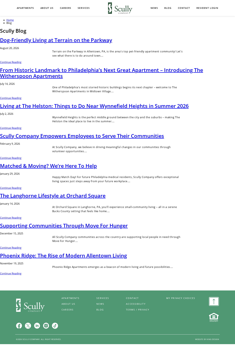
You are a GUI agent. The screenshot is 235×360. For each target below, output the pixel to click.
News (154, 7)
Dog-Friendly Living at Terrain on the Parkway (56, 40)
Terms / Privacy (137, 309)
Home (120, 8)
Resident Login (207, 7)
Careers (65, 7)
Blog (167, 7)
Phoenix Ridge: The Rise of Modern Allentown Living (63, 255)
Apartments (25, 7)
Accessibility (135, 304)
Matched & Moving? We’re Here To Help (48, 165)
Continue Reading (10, 62)
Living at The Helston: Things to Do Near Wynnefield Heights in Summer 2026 (94, 105)
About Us (47, 7)
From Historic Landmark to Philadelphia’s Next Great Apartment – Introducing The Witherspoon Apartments (101, 72)
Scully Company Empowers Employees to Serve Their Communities (82, 135)
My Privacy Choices (180, 298)
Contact (184, 7)
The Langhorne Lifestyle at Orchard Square (53, 195)
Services (84, 7)
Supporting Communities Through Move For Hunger (64, 225)
